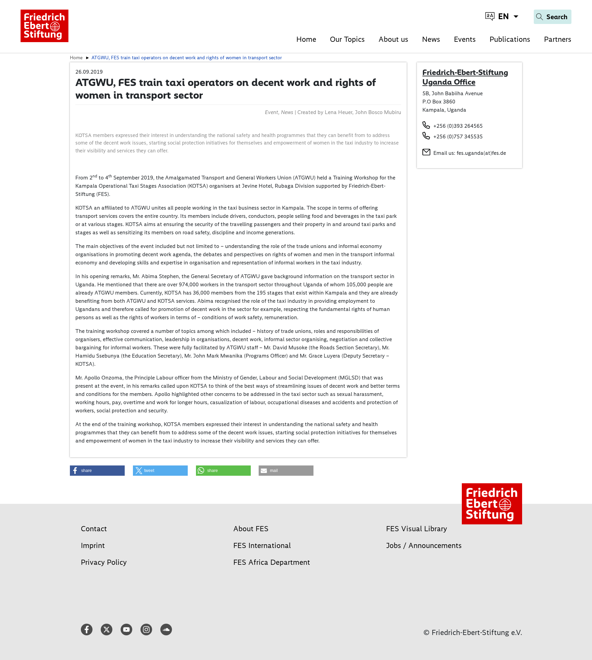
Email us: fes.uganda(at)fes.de (469, 153)
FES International (262, 545)
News (431, 39)
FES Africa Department (271, 562)
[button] (97, 470)
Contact (94, 528)
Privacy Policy (104, 562)
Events (465, 39)
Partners (557, 39)
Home (306, 39)
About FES (251, 528)
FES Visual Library (416, 528)
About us (393, 39)
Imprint (93, 545)
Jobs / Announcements (424, 545)
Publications (510, 39)
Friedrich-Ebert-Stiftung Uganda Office (465, 77)
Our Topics (347, 39)
